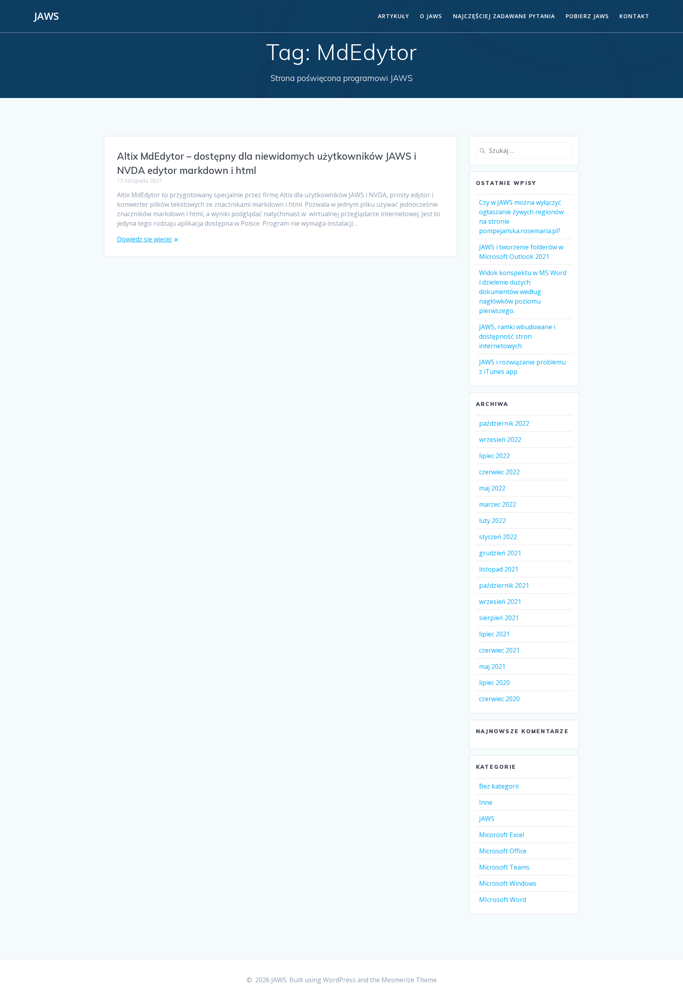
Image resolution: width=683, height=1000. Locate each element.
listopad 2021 (499, 569)
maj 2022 (492, 488)
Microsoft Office (502, 851)
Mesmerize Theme (409, 979)
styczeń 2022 (498, 536)
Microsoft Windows (507, 883)
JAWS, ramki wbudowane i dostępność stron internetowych (517, 336)
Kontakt (634, 16)
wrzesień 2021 (500, 601)
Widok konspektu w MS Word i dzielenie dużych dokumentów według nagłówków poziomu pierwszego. (522, 291)
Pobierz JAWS (587, 16)
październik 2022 (504, 423)
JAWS (46, 16)
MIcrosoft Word (502, 899)
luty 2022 (492, 520)
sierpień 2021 (499, 617)
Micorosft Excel (501, 834)
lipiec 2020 (494, 682)
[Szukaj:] (524, 150)
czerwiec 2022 (499, 472)
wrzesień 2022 (500, 439)
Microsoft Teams (504, 867)
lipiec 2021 (494, 634)
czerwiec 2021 (499, 650)
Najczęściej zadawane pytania (504, 16)
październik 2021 (504, 585)
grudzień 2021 (500, 553)
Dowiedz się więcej (144, 239)
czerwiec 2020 (499, 698)
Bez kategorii (499, 786)
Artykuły (393, 16)
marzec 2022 (497, 504)
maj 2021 (492, 666)
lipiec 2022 (494, 455)
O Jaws (431, 16)
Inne (485, 802)
